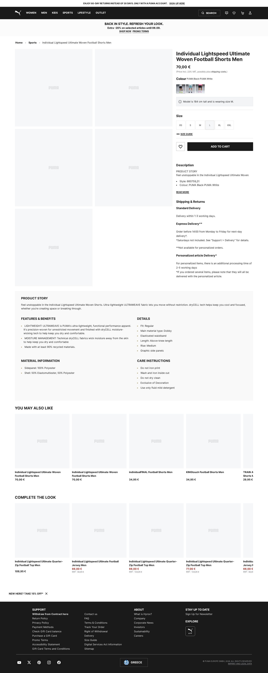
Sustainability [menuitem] (142, 631)
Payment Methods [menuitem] (43, 627)
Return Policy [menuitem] (40, 618)
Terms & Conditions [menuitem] (95, 622)
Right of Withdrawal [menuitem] (96, 631)
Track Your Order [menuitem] (94, 627)
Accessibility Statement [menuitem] (46, 644)
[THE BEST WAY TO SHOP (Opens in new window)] (190, 631)
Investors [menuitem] (139, 627)
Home (19, 42)
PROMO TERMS (141, 31)
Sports (33, 42)
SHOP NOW (125, 31)
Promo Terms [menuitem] (40, 640)
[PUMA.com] (17, 13)
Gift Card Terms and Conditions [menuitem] (51, 648)
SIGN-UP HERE (177, 3)
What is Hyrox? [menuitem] (143, 614)
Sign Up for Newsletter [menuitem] (198, 614)
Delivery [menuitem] (89, 635)
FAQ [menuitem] (86, 618)
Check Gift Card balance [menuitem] (46, 631)
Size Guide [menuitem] (90, 640)
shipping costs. (219, 71)
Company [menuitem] (139, 618)
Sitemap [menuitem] (89, 648)
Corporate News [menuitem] (143, 622)
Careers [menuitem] (138, 635)
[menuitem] (31, 13)
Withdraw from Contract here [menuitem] (50, 614)
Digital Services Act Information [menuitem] (103, 644)
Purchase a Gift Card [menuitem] (44, 635)
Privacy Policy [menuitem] (40, 622)
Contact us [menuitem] (90, 614)
